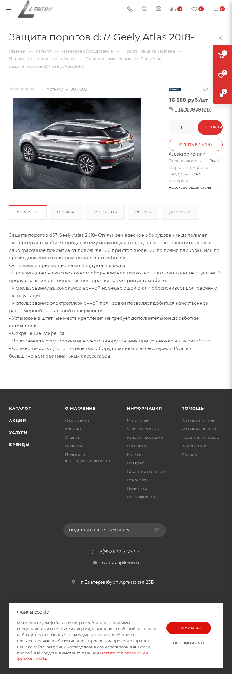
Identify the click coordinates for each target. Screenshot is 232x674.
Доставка (180, 212)
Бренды (19, 444)
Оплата (143, 212)
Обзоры (189, 454)
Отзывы (65, 212)
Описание (28, 212)
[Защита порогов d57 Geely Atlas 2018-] (77, 143)
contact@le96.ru (120, 562)
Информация (144, 408)
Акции (17, 420)
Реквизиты (138, 479)
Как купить (104, 212)
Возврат (135, 463)
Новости (73, 445)
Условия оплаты (143, 428)
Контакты (74, 428)
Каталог (20, 408)
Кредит (134, 454)
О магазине (80, 408)
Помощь (192, 408)
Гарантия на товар (146, 471)
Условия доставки (145, 437)
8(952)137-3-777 (117, 551)
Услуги (18, 432)
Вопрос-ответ (195, 445)
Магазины (137, 420)
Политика (137, 488)
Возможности (141, 496)
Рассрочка (138, 445)
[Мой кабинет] (158, 9)
